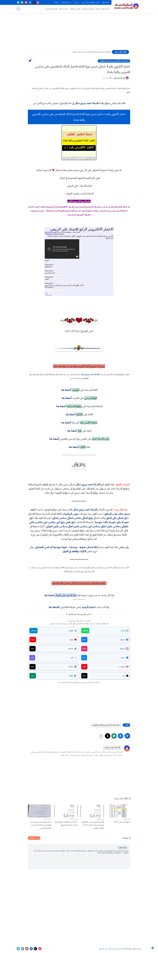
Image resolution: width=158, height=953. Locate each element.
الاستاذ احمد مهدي (119, 78)
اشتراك (33, 640)
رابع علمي (70, 522)
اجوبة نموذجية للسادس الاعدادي (51, 547)
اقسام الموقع (105, 2)
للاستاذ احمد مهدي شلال (90, 374)
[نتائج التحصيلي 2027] (118, 810)
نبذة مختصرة (63, 8)
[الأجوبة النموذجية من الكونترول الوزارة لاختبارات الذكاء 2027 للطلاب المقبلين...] (92, 810)
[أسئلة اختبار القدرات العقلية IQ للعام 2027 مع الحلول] (65, 810)
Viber (56, 2)
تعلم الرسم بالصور (88, 8)
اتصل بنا (76, 2)
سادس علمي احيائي (77, 526)
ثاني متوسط (114, 522)
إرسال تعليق (122, 847)
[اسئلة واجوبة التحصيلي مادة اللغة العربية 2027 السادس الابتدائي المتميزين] (39, 810)
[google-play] (22, 2)
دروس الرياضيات (70, 514)
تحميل (32, 676)
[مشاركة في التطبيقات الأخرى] (101, 736)
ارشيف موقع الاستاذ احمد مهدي (90, 2)
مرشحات (73, 547)
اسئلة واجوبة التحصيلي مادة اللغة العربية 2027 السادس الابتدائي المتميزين (40, 825)
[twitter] (34, 2)
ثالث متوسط (101, 522)
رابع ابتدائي (87, 518)
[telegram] (18, 2)
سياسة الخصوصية (66, 2)
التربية (98, 8)
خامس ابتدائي (73, 518)
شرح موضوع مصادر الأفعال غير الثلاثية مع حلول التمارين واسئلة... (89, 52)
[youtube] (26, 2)
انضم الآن (85, 631)
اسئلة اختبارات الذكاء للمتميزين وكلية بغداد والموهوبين (114, 61)
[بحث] (18, 8)
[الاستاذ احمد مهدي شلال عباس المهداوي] (126, 6)
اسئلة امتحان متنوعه (89, 547)
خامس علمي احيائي (110, 526)
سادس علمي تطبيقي (56, 526)
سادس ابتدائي (59, 518)
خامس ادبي (49, 522)
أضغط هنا (66, 390)
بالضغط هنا (54, 607)
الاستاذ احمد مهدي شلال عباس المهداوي (112, 948)
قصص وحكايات (74, 8)
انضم (84, 658)
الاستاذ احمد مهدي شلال (86, 103)
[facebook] (30, 2)
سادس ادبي (93, 526)
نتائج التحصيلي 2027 (122, 821)
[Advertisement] (79, 32)
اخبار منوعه (105, 8)
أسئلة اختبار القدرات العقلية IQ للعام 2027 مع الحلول (66, 823)
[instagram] (38, 2)
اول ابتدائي (122, 518)
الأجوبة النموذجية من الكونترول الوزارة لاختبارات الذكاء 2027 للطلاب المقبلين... (93, 825)
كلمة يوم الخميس (51, 8)
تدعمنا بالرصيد (89, 607)
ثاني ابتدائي (111, 518)
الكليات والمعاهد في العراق (74, 551)
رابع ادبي (60, 522)
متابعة (84, 640)
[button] (120, 736)
